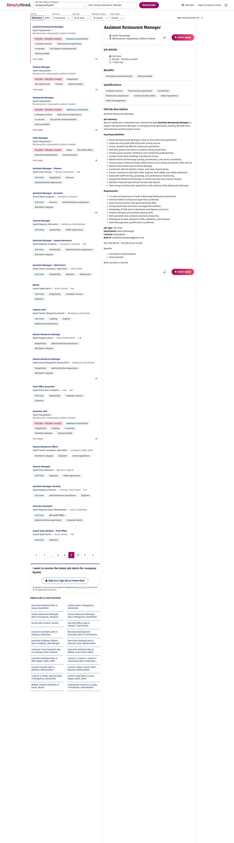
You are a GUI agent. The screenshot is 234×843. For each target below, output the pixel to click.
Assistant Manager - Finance (47, 168)
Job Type (76, 14)
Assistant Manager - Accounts (48, 193)
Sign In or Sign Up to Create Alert (66, 580)
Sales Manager (40, 138)
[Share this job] (164, 38)
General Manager (41, 220)
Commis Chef (39, 309)
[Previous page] (37, 555)
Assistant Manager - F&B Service (49, 265)
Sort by (33, 14)
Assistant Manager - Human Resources (52, 240)
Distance (56, 14)
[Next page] (93, 555)
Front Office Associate (43, 386)
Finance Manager (41, 67)
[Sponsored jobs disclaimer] (202, 17)
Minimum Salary (99, 14)
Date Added (115, 14)
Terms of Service (81, 587)
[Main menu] (225, 5)
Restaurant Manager (43, 97)
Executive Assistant (42, 506)
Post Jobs (189, 5)
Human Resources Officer (45, 446)
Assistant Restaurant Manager (48, 27)
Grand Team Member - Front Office (50, 531)
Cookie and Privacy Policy (47, 590)
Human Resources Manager (46, 334)
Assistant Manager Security (46, 486)
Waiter (36, 285)
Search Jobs (149, 5)
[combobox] (58, 5)
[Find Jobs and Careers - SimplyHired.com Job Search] (18, 5)
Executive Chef (40, 411)
